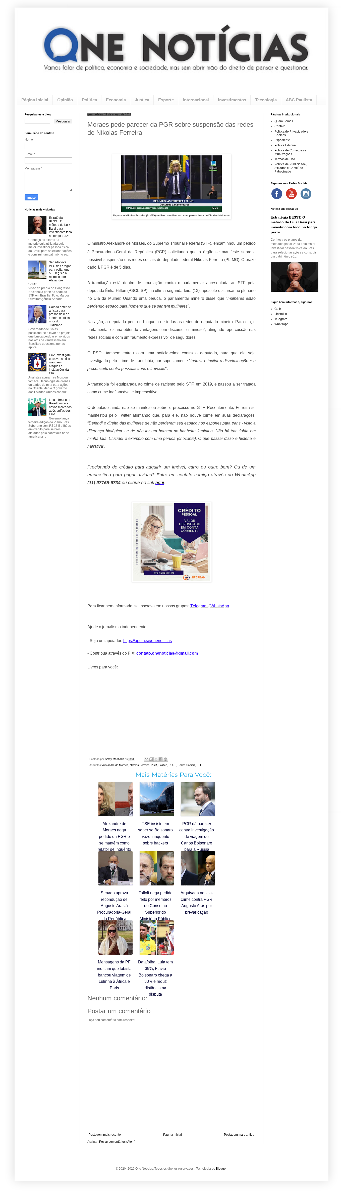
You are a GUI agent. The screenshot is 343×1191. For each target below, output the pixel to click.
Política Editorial (285, 145)
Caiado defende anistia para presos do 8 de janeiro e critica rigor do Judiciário (60, 316)
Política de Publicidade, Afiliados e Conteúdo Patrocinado (290, 167)
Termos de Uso (284, 159)
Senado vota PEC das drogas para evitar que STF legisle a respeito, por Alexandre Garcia (49, 273)
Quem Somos (283, 121)
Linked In (280, 314)
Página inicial (34, 100)
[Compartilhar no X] (155, 759)
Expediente (282, 140)
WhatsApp (281, 324)
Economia (116, 100)
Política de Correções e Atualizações (290, 152)
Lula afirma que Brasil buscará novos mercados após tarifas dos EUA (60, 407)
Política (89, 100)
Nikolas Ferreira (139, 765)
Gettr (277, 309)
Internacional (196, 100)
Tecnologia (266, 100)
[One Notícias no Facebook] (277, 194)
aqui (159, 482)
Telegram (280, 319)
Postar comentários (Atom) (117, 1141)
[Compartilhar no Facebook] (160, 759)
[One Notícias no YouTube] (291, 194)
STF (199, 765)
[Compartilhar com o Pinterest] (165, 759)
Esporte (166, 100)
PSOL (172, 765)
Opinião (65, 100)
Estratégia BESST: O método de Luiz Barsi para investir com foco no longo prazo (60, 227)
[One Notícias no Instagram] (306, 194)
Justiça (142, 100)
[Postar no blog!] (151, 759)
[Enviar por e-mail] (146, 759)
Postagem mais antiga (239, 1134)
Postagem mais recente (105, 1134)
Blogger (221, 1168)
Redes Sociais (186, 765)
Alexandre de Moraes (115, 765)
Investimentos (232, 100)
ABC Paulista (299, 100)
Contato (279, 126)
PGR (154, 765)
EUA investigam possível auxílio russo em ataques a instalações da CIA (60, 364)
